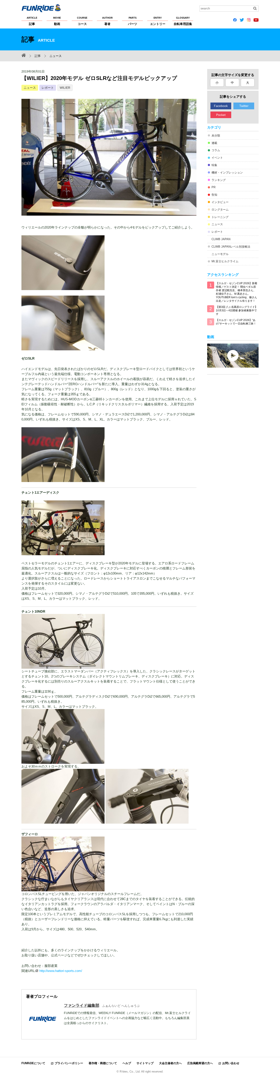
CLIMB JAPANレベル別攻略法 (231, 246)
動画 (57, 21)
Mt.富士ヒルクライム (225, 261)
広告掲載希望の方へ (200, 1063)
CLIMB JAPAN (221, 239)
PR (213, 187)
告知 (214, 194)
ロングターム (220, 209)
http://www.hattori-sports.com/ (60, 971)
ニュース (30, 87)
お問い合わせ (230, 1063)
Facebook (221, 106)
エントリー (157, 21)
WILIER (65, 87)
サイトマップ (145, 1063)
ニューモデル (220, 254)
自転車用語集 (183, 21)
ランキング (219, 180)
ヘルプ (126, 1063)
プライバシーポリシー (69, 1063)
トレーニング (220, 217)
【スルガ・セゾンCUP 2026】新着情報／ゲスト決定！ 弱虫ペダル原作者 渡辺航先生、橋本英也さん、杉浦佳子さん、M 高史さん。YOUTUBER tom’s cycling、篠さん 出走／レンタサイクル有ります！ (236, 292)
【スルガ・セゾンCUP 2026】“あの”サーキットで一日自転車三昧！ (236, 322)
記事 (32, 21)
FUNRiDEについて (33, 1063)
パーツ (132, 21)
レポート (48, 87)
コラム (216, 150)
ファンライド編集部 (81, 1005)
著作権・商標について (103, 1063)
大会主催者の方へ (170, 1063)
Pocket (221, 115)
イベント (217, 157)
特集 (214, 165)
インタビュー (220, 202)
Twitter (243, 106)
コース (82, 21)
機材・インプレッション (227, 172)
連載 (214, 143)
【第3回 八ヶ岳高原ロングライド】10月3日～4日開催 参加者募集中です (236, 310)
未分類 (216, 135)
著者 (107, 21)
